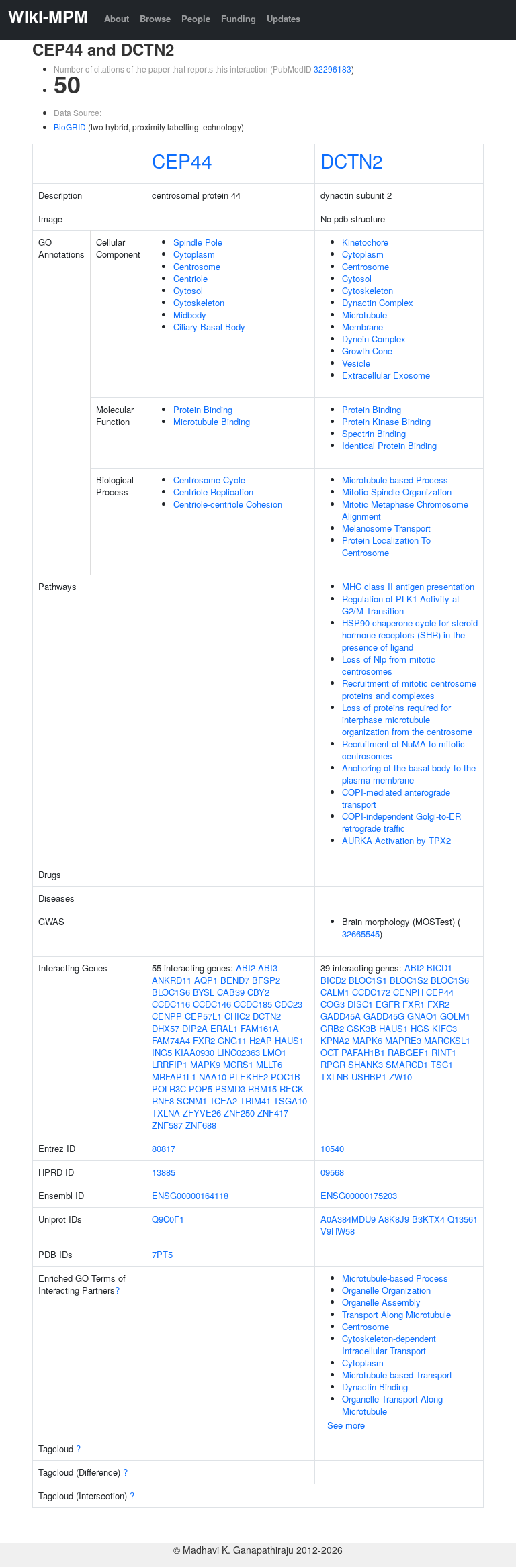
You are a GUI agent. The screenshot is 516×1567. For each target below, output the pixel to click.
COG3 (332, 1004)
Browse (155, 18)
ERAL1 (224, 1028)
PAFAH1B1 (363, 1052)
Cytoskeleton (198, 302)
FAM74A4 (171, 1040)
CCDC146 (212, 1004)
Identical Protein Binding (389, 445)
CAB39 (231, 992)
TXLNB (334, 1076)
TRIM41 (255, 1100)
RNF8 (163, 1100)
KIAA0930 (194, 1052)
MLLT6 (269, 1064)
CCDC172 (371, 992)
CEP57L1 (203, 1016)
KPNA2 (334, 1040)
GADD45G (383, 1016)
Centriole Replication (213, 491)
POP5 (200, 1088)
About (116, 18)
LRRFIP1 (169, 1064)
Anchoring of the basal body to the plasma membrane (409, 773)
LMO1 (274, 1052)
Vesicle (356, 363)
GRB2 (332, 1028)
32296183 (332, 69)
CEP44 (182, 160)
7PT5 (162, 1254)
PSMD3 (230, 1088)
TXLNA (166, 1112)
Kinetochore (365, 242)
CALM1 (334, 992)
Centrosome (196, 266)
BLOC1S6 (171, 992)
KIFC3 (444, 1028)
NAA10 (212, 1076)
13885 (163, 1172)
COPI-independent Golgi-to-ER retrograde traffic (401, 822)
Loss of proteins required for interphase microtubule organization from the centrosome (407, 719)
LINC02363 (238, 1052)
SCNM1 (192, 1100)
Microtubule (364, 314)
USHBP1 (368, 1076)
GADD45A (340, 1016)
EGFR (388, 1004)
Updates (283, 18)
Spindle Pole (197, 242)
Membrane (362, 326)
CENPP (167, 1016)
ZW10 (400, 1076)
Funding (238, 18)
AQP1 (206, 980)
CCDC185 (253, 1004)
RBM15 (262, 1088)
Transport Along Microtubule (396, 1314)
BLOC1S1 (368, 980)
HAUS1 (289, 1040)
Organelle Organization (386, 1290)
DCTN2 (351, 160)
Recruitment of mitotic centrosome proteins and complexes (409, 689)
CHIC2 (237, 1016)
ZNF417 (272, 1112)
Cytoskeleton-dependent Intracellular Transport (389, 1344)
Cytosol (188, 290)
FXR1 (413, 1004)
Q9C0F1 (168, 1219)
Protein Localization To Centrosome (386, 546)
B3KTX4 (428, 1219)
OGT (329, 1052)
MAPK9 (205, 1064)
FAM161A (260, 1028)
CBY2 (258, 992)
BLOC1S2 (409, 980)
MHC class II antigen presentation (408, 586)
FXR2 (204, 1040)
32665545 (361, 933)
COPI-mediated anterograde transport (396, 798)
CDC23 (288, 1004)
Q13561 (462, 1219)
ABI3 (267, 967)
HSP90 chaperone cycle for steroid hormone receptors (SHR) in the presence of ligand (410, 634)
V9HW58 (337, 1231)
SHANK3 (365, 1064)
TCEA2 (223, 1100)
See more (346, 1425)
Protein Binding (202, 409)
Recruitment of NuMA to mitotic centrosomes (403, 749)
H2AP (260, 1040)
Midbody (189, 314)
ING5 (162, 1052)
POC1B (285, 1076)
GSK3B (361, 1028)
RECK (292, 1088)
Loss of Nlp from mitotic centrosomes (388, 665)
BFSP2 (266, 980)
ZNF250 (239, 1112)
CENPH (408, 992)
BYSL (203, 992)
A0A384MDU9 (348, 1219)
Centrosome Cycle (209, 479)
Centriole (190, 278)
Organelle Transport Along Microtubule (392, 1404)
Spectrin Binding (374, 433)
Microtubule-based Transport (397, 1374)
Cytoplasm (194, 254)
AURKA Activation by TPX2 (396, 840)
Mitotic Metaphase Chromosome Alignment (405, 509)
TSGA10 (290, 1100)
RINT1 (443, 1052)
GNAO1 (422, 1016)
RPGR (332, 1064)
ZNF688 (200, 1125)
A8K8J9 (393, 1219)
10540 (332, 1148)
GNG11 (232, 1040)
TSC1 (442, 1064)
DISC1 (360, 1004)
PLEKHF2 (248, 1076)
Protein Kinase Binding (386, 421)
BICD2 (333, 980)
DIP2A (195, 1028)
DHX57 (165, 1028)
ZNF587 (167, 1125)
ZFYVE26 (202, 1112)
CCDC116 (171, 1004)
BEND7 (234, 980)
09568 (332, 1172)
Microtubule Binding (211, 421)
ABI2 (245, 967)
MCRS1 (238, 1064)
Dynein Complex (374, 338)
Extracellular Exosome (386, 375)
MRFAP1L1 (174, 1076)
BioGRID (70, 126)
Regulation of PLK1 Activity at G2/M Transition (401, 604)
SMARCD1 (407, 1064)
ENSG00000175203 (358, 1195)
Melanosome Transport (386, 528)
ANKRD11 (171, 980)
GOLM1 (455, 1016)
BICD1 (439, 967)
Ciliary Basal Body (209, 326)
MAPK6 (367, 1040)
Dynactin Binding (375, 1386)
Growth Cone (367, 350)
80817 (163, 1148)
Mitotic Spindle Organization (397, 491)
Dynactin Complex (377, 302)
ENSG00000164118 (190, 1195)
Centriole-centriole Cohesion (227, 503)
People (195, 18)
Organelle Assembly (381, 1302)
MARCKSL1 (447, 1040)
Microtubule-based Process (395, 479)
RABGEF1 (408, 1052)
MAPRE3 (403, 1040)
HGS (420, 1028)
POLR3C (169, 1088)
